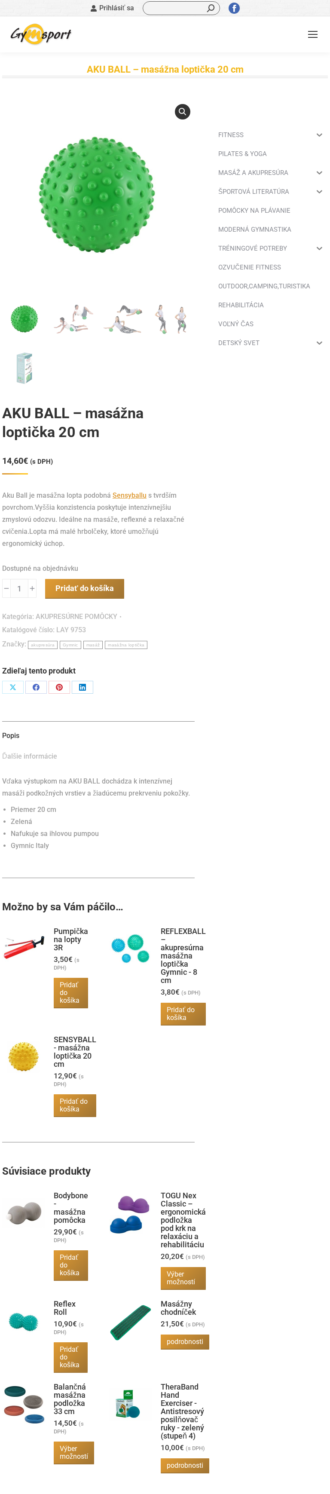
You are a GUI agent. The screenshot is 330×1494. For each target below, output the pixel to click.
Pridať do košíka (84, 588)
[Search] (211, 8)
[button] (182, 111)
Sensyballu (130, 495)
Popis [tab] (10, 736)
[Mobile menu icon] (312, 34)
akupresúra (43, 645)
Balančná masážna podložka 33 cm (70, 1399)
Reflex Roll (65, 1308)
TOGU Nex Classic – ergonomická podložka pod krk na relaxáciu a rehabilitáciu (183, 1220)
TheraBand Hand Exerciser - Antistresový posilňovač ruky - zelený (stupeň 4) (182, 1411)
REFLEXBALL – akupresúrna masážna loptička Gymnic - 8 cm (183, 955)
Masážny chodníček (178, 1308)
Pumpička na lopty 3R (71, 939)
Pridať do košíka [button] (69, 992)
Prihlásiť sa (116, 8)
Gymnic (70, 645)
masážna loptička (126, 645)
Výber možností (181, 1278)
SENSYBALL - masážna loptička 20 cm (75, 1051)
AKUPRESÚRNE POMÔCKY (76, 616)
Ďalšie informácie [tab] (29, 756)
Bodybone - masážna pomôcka (71, 1207)
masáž (93, 645)
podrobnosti (185, 1342)
